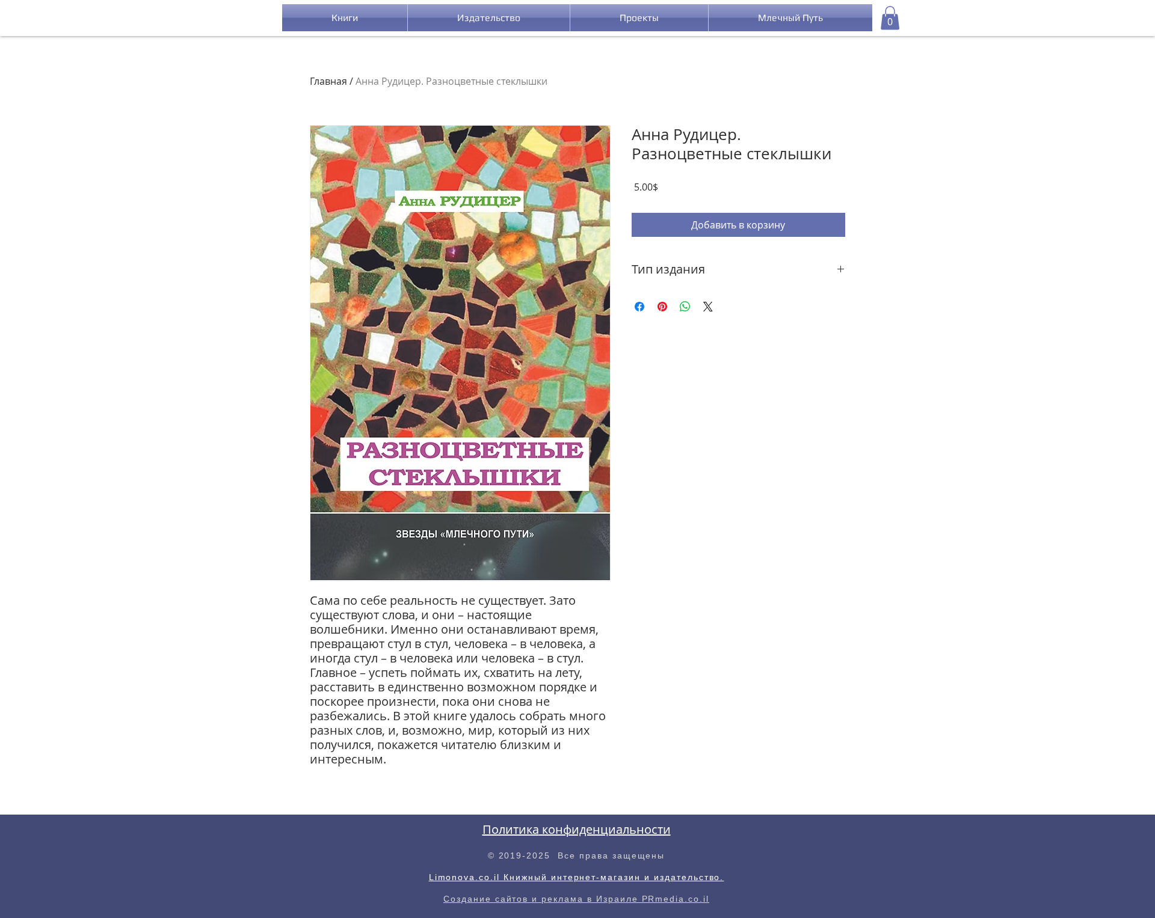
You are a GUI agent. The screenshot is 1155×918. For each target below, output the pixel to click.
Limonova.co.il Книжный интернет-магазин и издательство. (576, 877)
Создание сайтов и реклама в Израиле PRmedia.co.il (576, 899)
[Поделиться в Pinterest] (662, 306)
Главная (328, 81)
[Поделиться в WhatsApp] (685, 306)
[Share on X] (708, 306)
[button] (890, 17)
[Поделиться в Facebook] (639, 306)
